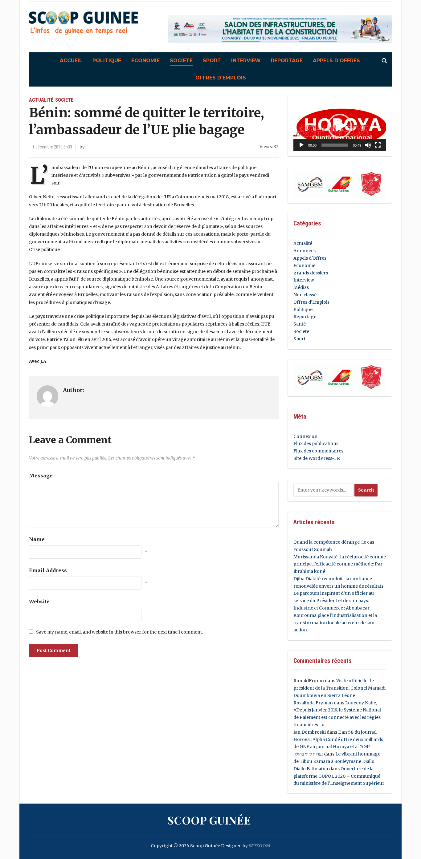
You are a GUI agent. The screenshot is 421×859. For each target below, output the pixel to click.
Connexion (305, 436)
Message (41, 475)
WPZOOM (259, 846)
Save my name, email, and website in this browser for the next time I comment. (119, 632)
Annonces (304, 250)
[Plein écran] (378, 145)
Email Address (48, 570)
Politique (106, 60)
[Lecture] (301, 145)
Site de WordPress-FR (316, 458)
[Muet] (368, 145)
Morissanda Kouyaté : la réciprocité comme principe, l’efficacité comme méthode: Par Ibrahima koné (339, 564)
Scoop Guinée (209, 819)
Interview (246, 60)
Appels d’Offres (336, 60)
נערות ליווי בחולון (308, 754)
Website (39, 601)
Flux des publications (315, 443)
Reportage (287, 60)
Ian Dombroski (309, 732)
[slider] (334, 145)
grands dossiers (310, 273)
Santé (299, 324)
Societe (181, 60)
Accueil (71, 60)
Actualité (41, 100)
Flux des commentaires (318, 451)
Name (37, 539)
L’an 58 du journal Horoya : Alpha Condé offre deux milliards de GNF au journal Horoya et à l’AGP (338, 739)
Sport (212, 60)
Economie (145, 60)
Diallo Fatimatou (310, 769)
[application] (339, 126)
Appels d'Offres (309, 258)
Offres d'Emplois (311, 302)
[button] (339, 126)
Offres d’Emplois (220, 78)
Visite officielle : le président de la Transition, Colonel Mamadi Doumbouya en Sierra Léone (339, 688)
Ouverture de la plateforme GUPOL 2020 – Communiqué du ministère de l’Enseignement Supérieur (338, 776)
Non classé (305, 295)
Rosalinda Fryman (313, 703)
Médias (301, 287)
